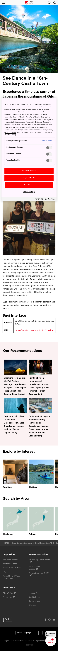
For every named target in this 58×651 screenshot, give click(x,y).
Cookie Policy (10, 135)
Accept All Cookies (29, 178)
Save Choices (29, 185)
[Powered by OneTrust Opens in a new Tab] (45, 199)
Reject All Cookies (29, 171)
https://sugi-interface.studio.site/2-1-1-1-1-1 (34, 330)
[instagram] (49, 620)
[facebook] (45, 620)
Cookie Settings (29, 192)
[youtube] (54, 620)
